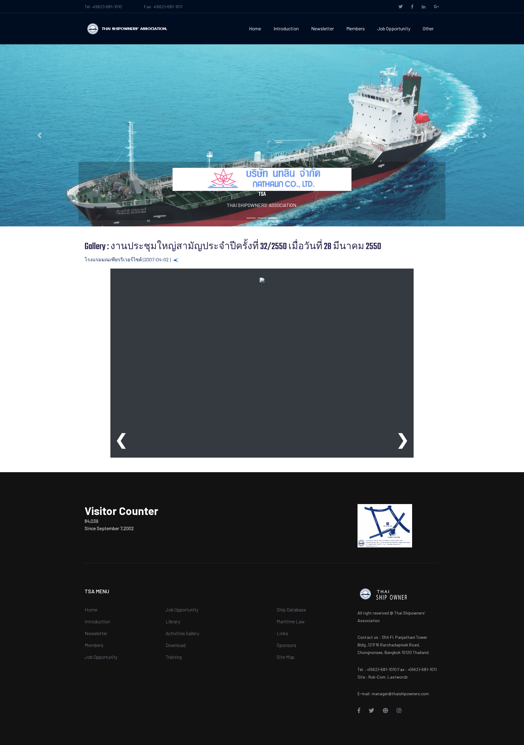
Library (173, 621)
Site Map (285, 657)
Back (183, 259)
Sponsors (286, 645)
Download (176, 645)
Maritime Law (290, 621)
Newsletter (322, 28)
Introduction (286, 28)
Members (355, 28)
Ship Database (291, 609)
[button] (39, 135)
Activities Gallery (182, 633)
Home (255, 28)
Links (282, 633)
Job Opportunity (393, 28)
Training (174, 657)
